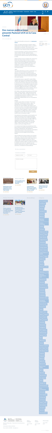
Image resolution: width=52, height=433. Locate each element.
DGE (47, 266)
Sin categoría (42, 377)
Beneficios (42, 214)
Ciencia (41, 234)
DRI (47, 272)
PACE (41, 337)
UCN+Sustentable (44, 385)
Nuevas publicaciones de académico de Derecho (20, 182)
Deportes (42, 264)
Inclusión (45, 319)
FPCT (45, 304)
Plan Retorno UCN (44, 350)
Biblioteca (42, 216)
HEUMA (46, 314)
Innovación (42, 322)
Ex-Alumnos (42, 295)
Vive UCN (42, 410)
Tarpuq (41, 380)
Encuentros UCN (43, 284)
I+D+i (41, 317)
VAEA (45, 402)
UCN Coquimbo (43, 394)
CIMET (45, 234)
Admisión (42, 208)
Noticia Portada (43, 332)
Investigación (42, 327)
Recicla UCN (42, 363)
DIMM (41, 269)
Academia (45, 201)
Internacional (42, 324)
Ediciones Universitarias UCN (43, 276)
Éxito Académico (43, 412)
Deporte (41, 261)
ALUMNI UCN (43, 211)
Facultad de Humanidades (43, 301)
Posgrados (42, 353)
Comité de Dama (43, 244)
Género (41, 314)
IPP (40, 330)
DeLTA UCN (42, 259)
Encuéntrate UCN (43, 287)
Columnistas (26, 11)
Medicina (44, 330)
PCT (40, 348)
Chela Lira (42, 231)
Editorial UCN (43, 279)
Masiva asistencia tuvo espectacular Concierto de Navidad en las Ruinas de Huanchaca (8, 211)
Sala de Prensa (43, 375)
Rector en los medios (18, 11)
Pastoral (41, 343)
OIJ (45, 335)
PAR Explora (42, 340)
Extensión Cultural (44, 297)
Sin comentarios (18, 214)
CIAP (46, 231)
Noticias (41, 335)
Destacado (42, 266)
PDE (44, 348)
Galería (31, 11)
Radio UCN (42, 361)
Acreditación (42, 203)
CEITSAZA (42, 229)
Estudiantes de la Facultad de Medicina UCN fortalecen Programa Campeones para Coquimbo (20, 210)
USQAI (41, 402)
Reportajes (42, 372)
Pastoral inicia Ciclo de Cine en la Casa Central (43, 187)
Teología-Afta (42, 383)
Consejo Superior (43, 247)
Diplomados (42, 272)
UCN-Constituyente (43, 389)
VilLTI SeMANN (43, 405)
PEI (47, 348)
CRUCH (45, 250)
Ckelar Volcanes (43, 237)
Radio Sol (10, 12)
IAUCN (45, 317)
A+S (40, 201)
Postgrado (42, 356)
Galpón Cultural (43, 311)
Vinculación (42, 407)
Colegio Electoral (43, 239)
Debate (46, 256)
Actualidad (42, 206)
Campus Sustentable (42, 223)
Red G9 (41, 370)
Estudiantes (42, 292)
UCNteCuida (42, 397)
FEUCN (41, 304)
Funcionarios (42, 306)
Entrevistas (42, 290)
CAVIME (41, 226)
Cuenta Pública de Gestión (44, 253)
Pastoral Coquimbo (44, 345)
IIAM (41, 319)
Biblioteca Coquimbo (42, 220)
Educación (42, 282)
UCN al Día (42, 392)
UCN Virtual (42, 399)
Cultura (41, 256)
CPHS (41, 250)
